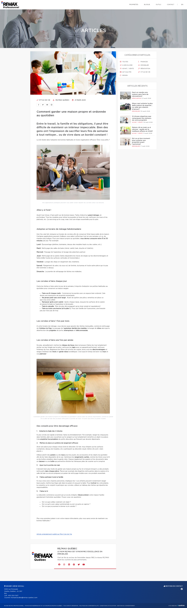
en (182, 4)
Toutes (125, 61)
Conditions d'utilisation (108, 605)
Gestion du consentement (126, 605)
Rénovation (145, 68)
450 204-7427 (13, 595)
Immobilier (144, 65)
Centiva (180, 605)
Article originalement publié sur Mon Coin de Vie (54, 534)
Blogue (147, 4)
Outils (158, 4)
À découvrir (127, 65)
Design (125, 75)
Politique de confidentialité (89, 605)
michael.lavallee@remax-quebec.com (24, 597)
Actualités (126, 72)
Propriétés (133, 4)
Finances (144, 61)
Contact (170, 4)
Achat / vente (128, 68)
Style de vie (44, 100)
